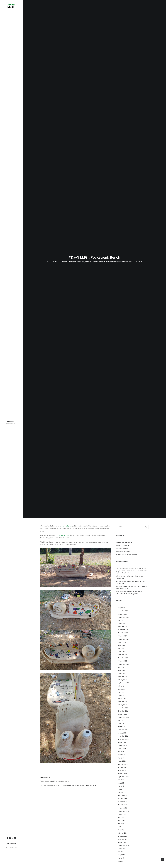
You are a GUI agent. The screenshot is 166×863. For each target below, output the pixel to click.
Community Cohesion (113, 262)
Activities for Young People (95, 262)
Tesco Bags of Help (63, 535)
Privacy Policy (11, 843)
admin (140, 262)
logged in (52, 781)
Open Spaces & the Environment (73, 262)
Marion (118, 581)
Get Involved (10, 424)
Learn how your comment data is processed (82, 785)
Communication (126, 262)
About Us (10, 421)
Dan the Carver (66, 526)
